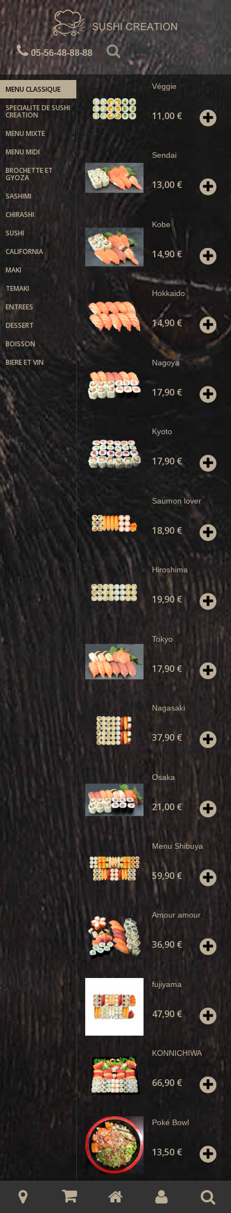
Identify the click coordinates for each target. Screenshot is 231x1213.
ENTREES (19, 307)
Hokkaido (168, 293)
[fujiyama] (114, 1007)
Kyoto (162, 431)
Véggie (164, 86)
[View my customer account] (161, 1197)
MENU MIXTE (25, 133)
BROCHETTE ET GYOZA (29, 174)
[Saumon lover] (114, 523)
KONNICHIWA (177, 1053)
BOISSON (20, 344)
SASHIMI (18, 196)
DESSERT (20, 325)
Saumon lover (176, 500)
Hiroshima (170, 569)
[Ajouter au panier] (208, 118)
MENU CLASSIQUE (33, 89)
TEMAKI (17, 288)
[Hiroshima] (114, 592)
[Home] (115, 1197)
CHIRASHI (20, 214)
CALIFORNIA (24, 251)
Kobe (161, 224)
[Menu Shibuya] (114, 868)
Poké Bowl (170, 1122)
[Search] (113, 53)
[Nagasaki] (114, 730)
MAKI (13, 270)
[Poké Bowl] (114, 1145)
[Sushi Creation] (115, 24)
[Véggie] (114, 109)
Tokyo (162, 638)
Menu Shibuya (177, 845)
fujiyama (167, 984)
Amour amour (176, 914)
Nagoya (165, 362)
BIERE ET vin (25, 362)
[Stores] (23, 1197)
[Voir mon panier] (69, 1196)
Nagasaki (168, 707)
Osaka (163, 777)
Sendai (164, 155)
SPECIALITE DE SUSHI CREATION (38, 111)
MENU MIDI (23, 152)
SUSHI (15, 233)
